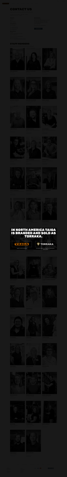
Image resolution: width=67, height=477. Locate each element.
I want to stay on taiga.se (22, 248)
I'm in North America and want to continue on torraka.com (45, 249)
